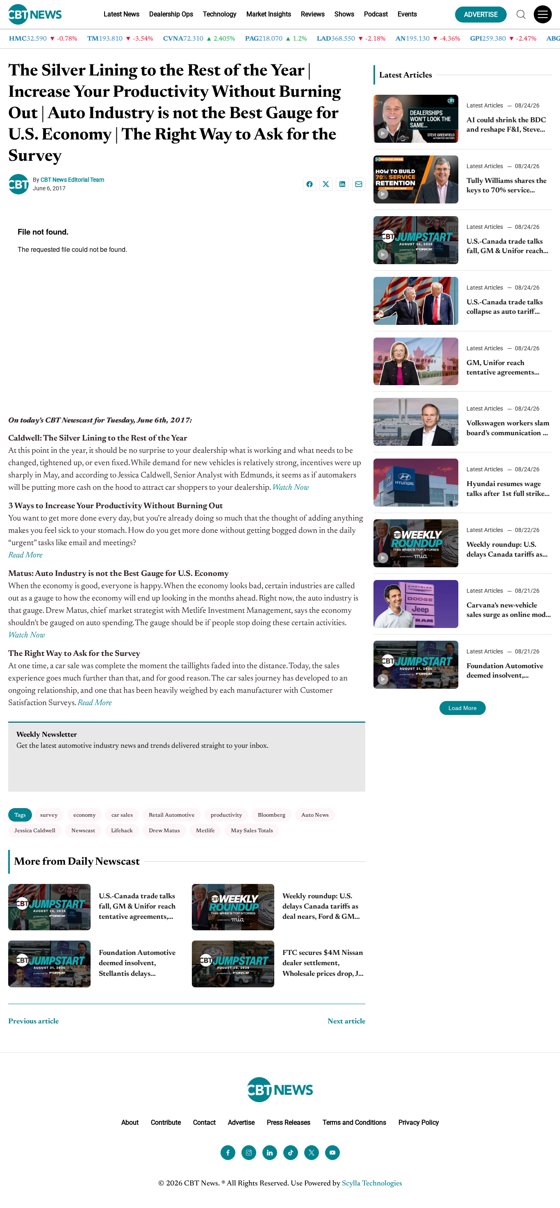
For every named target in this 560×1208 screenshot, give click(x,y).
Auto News (315, 815)
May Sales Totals (252, 830)
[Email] (358, 184)
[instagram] (248, 1152)
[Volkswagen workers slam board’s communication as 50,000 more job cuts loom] (416, 422)
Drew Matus (164, 830)
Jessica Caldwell (34, 830)
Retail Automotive (172, 815)
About (130, 1122)
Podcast (376, 14)
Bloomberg (271, 815)
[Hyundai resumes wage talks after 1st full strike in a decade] (416, 483)
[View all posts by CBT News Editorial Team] (20, 184)
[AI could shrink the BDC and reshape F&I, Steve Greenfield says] (416, 119)
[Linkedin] (342, 184)
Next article (346, 1021)
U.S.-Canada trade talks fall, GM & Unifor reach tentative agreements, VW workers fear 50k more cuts (137, 908)
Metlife (205, 830)
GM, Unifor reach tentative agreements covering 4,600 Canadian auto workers (508, 369)
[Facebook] (309, 184)
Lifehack (122, 830)
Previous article (33, 1021)
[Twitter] (311, 1152)
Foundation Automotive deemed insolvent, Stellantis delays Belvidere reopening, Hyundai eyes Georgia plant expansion (137, 965)
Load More (462, 708)
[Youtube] (332, 1152)
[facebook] (228, 1152)
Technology (220, 14)
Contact (204, 1122)
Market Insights (268, 14)
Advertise (241, 1122)
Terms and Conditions (354, 1122)
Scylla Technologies (372, 1183)
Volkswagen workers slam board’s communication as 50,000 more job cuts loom (508, 429)
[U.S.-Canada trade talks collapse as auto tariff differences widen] (416, 301)
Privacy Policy (418, 1122)
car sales (122, 815)
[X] (325, 184)
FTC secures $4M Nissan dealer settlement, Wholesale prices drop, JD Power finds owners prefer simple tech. (323, 965)
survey (48, 815)
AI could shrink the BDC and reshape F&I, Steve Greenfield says (506, 126)
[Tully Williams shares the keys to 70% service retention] (416, 179)
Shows (344, 14)
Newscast (83, 830)
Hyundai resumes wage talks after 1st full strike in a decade (505, 490)
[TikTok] (290, 1152)
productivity (226, 815)
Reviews (313, 14)
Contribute (166, 1122)
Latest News (121, 14)
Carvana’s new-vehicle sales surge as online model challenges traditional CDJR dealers (509, 611)
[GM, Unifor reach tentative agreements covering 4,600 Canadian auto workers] (416, 362)
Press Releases (288, 1122)
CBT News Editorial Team (72, 179)
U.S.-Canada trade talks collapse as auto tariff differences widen (505, 308)
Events (407, 14)
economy (84, 815)
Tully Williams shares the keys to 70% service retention (506, 187)
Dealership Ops (171, 14)
